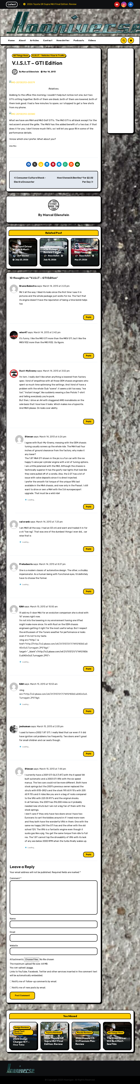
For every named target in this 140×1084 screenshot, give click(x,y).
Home (11, 40)
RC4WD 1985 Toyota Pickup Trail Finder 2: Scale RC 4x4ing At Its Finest (84, 252)
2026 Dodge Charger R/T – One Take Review (21, 1043)
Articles (34, 40)
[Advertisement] (121, 91)
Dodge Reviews (21, 1027)
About (22, 40)
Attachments (17, 959)
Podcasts (79, 40)
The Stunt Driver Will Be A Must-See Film (22, 249)
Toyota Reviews (53, 1032)
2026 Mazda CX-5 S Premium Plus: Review (85, 1041)
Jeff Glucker (23, 256)
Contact (47, 40)
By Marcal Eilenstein (29, 72)
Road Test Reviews (19, 1032)
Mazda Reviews (84, 1032)
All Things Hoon (20, 55)
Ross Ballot (54, 256)
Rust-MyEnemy (28, 371)
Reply (88, 317)
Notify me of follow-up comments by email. (34, 981)
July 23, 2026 (21, 260)
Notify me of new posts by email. (29, 987)
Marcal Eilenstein (56, 215)
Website (14, 945)
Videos (92, 40)
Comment (15, 878)
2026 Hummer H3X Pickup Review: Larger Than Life (52, 251)
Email (12, 932)
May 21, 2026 (81, 260)
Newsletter (62, 40)
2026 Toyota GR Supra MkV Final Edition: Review (54, 1041)
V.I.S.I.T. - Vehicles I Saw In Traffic (48, 55)
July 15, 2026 (49, 260)
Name (13, 918)
